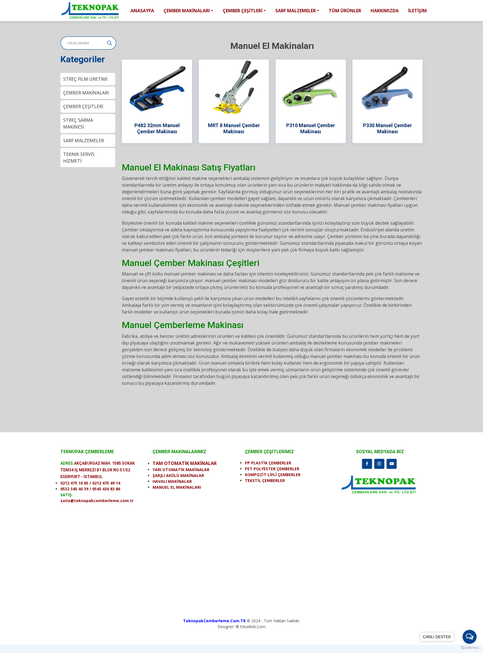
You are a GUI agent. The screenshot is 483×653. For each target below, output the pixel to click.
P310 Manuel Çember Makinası (310, 128)
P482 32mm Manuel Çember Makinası (157, 128)
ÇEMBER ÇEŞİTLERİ (83, 106)
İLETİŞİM (417, 11)
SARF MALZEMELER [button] (295, 11)
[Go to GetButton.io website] (470, 647)
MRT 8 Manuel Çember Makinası (234, 128)
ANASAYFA (142, 11)
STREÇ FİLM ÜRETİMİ (85, 79)
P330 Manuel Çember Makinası (387, 128)
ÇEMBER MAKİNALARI (86, 93)
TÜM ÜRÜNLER (345, 11)
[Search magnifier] (109, 43)
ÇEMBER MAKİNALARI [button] (187, 11)
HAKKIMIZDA (385, 11)
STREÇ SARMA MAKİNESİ (78, 123)
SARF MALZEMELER (83, 140)
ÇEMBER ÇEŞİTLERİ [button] (242, 11)
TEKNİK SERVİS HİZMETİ (78, 157)
